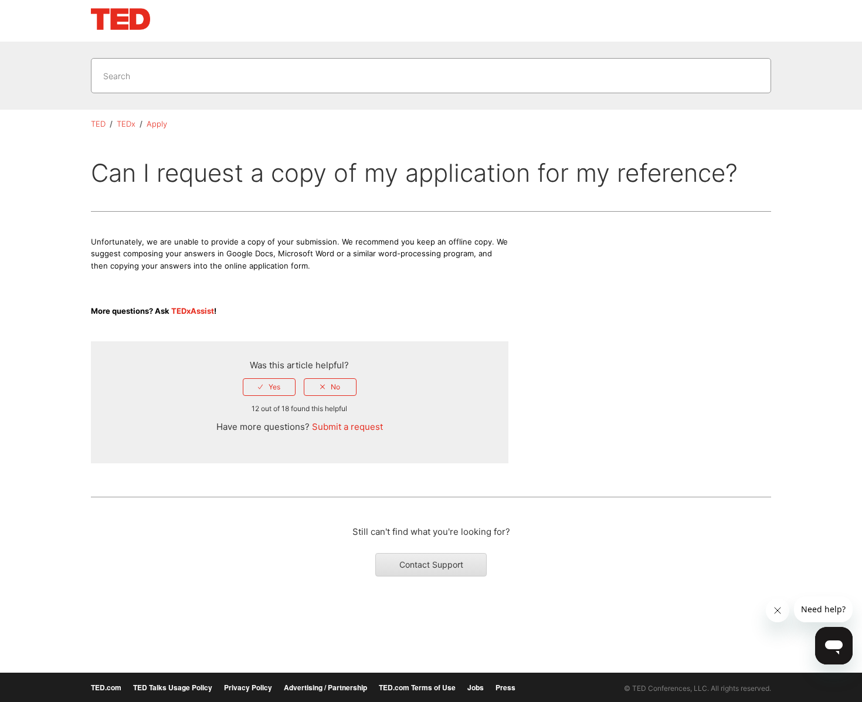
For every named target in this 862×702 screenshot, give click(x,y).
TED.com (106, 687)
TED (98, 123)
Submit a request (347, 426)
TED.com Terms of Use (417, 687)
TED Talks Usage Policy (172, 687)
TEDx (126, 123)
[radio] (269, 387)
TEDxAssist (192, 311)
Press (505, 687)
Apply (157, 123)
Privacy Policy (248, 687)
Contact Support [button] (431, 564)
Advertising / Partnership (325, 687)
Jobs (475, 687)
